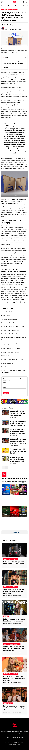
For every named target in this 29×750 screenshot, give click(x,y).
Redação (10, 595)
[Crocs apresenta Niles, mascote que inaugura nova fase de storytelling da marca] (5, 458)
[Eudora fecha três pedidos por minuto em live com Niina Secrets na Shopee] (14, 664)
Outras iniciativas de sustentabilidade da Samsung (13, 64)
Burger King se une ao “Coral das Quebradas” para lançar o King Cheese (14, 708)
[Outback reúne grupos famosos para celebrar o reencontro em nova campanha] (5, 412)
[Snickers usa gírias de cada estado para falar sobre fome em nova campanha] (5, 422)
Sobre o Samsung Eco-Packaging (11, 61)
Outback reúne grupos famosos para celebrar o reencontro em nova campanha (14, 648)
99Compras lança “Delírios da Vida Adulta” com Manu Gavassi (18, 451)
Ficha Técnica (6, 67)
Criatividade (6, 9)
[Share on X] (5, 25)
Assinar (6, 393)
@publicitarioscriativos (14, 478)
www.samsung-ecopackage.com (12, 205)
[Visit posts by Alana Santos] (2, 28)
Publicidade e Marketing (11, 644)
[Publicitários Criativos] (14, 2)
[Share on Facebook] (2, 25)
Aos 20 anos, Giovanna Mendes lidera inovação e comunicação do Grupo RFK (13, 591)
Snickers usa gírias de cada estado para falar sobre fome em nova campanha (18, 423)
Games (6, 616)
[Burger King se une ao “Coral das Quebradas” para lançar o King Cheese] (14, 694)
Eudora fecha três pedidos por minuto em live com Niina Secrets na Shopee (14, 678)
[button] (2, 2)
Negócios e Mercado (10, 559)
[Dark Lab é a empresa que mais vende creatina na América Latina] (14, 550)
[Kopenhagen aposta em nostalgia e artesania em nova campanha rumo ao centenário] (5, 430)
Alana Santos (12, 27)
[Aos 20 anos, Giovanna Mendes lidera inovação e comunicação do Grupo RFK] (14, 577)
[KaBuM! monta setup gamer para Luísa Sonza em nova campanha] (14, 607)
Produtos (14, 9)
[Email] (7, 25)
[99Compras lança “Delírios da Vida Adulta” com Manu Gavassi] (5, 450)
